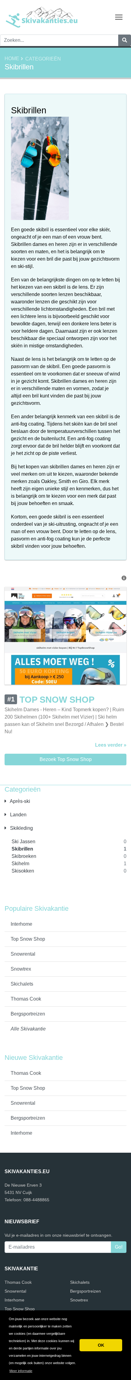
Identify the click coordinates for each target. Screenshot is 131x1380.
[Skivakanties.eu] (43, 17)
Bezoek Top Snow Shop (66, 759)
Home (12, 58)
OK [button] (101, 1345)
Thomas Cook (26, 998)
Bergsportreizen (28, 1013)
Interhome (21, 924)
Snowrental (23, 954)
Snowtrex (21, 969)
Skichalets (22, 983)
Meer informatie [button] (20, 1371)
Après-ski (19, 801)
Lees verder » (110, 745)
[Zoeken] (124, 40)
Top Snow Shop (28, 939)
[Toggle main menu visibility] (119, 16)
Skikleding (21, 828)
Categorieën (43, 58)
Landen (18, 814)
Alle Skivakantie (28, 1028)
